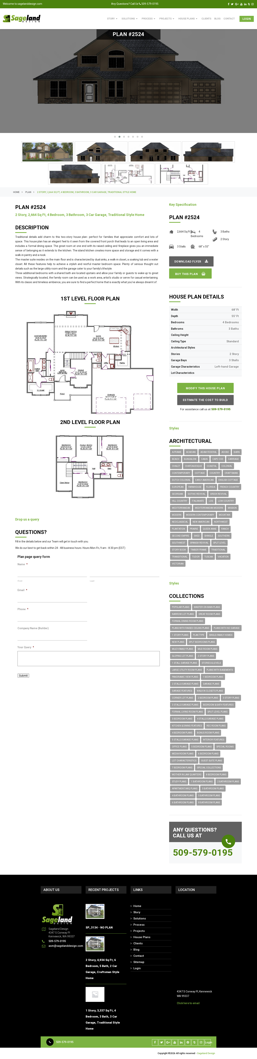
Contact (229, 18)
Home (16, 192)
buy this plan (187, 274)
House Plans (188, 19)
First (20, 581)
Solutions (130, 19)
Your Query (25, 647)
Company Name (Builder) (33, 628)
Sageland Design (206, 1053)
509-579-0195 (64, 1042)
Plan (28, 192)
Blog (136, 949)
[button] (115, 137)
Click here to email (188, 1003)
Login (247, 18)
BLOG (217, 18)
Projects (167, 19)
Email (22, 590)
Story (113, 19)
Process (149, 19)
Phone (22, 609)
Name (22, 564)
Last (92, 581)
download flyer (188, 261)
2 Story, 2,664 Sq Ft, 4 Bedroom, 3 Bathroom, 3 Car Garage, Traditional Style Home (86, 192)
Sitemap (138, 962)
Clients (206, 18)
